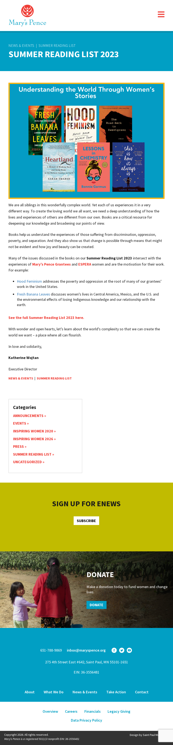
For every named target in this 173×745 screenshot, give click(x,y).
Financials (92, 711)
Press (18, 446)
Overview (50, 711)
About (30, 692)
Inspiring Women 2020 (33, 431)
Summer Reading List (57, 45)
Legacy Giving (119, 711)
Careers (71, 711)
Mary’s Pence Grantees (51, 264)
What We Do (54, 692)
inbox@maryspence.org (86, 650)
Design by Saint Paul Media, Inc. (149, 735)
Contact (142, 692)
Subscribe (86, 520)
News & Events (21, 45)
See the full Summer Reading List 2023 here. (46, 317)
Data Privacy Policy (86, 720)
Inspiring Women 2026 (33, 438)
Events (19, 423)
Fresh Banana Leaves (33, 294)
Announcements (28, 415)
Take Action (116, 692)
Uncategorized (27, 461)
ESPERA (84, 264)
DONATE (96, 604)
